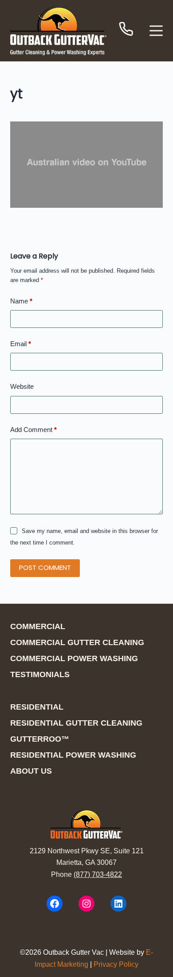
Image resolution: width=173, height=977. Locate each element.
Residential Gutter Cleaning (76, 723)
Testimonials (40, 674)
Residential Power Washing (73, 755)
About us (31, 771)
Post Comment (45, 567)
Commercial (37, 626)
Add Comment (33, 429)
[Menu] (156, 30)
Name (21, 301)
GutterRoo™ (39, 739)
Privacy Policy (116, 964)
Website (22, 386)
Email (20, 343)
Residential (36, 706)
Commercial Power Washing (74, 658)
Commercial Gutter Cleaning (77, 642)
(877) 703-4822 (98, 874)
